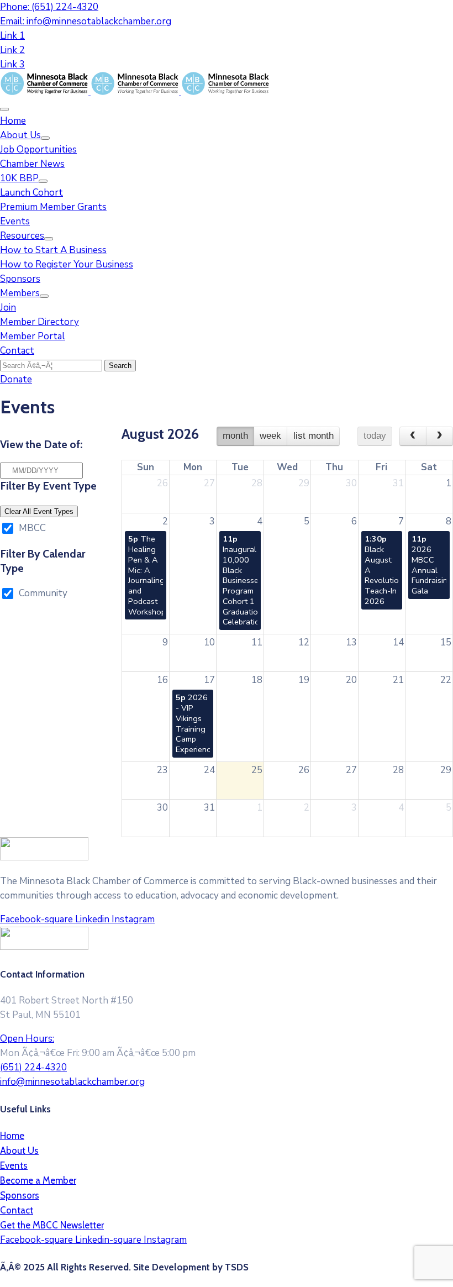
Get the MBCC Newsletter (52, 1225)
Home (13, 120)
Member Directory (39, 322)
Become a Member (38, 1180)
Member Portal (32, 336)
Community (43, 593)
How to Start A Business (53, 250)
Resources (22, 235)
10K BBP (19, 178)
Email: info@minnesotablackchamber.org (85, 21)
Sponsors (20, 278)
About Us (20, 135)
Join (8, 307)
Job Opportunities (38, 149)
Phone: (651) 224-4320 (49, 7)
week (270, 435)
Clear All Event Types (38, 511)
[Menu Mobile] (4, 109)
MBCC (32, 528)
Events (15, 221)
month (235, 435)
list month (313, 435)
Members (20, 293)
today (375, 435)
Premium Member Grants (53, 207)
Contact (17, 350)
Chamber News (32, 163)
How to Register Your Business (66, 264)
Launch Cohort (31, 192)
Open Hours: (27, 1038)
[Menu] (45, 138)
